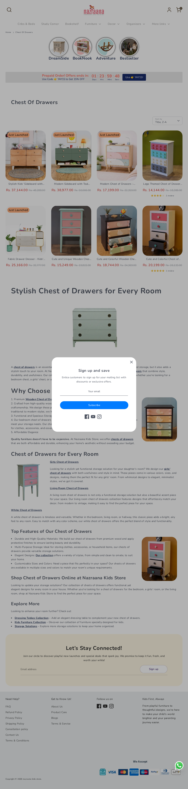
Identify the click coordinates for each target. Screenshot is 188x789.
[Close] (131, 362)
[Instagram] (99, 416)
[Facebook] (87, 416)
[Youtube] (93, 416)
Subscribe (94, 405)
